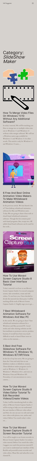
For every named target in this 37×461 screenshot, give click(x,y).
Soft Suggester (7, 3)
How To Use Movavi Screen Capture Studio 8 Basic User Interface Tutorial (17, 280)
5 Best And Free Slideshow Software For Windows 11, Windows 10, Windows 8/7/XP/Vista (18, 350)
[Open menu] (33, 3)
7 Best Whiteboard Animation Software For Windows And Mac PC (17, 313)
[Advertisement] (18, 27)
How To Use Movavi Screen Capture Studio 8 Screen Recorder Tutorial (17, 430)
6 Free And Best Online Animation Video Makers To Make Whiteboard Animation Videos (17, 197)
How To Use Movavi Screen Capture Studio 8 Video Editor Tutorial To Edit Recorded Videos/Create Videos (17, 392)
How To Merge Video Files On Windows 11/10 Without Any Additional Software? (18, 117)
